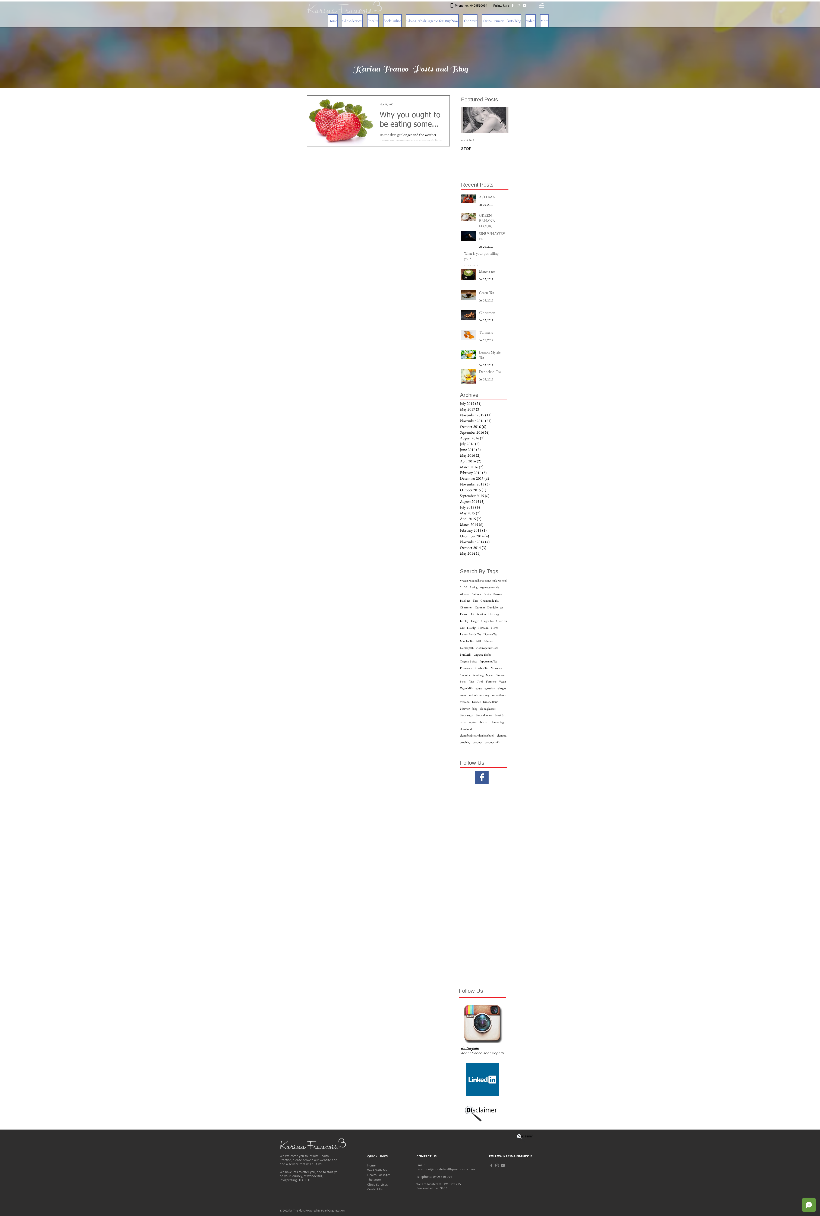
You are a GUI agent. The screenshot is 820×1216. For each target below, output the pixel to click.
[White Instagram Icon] (518, 5)
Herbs (494, 628)
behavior (465, 708)
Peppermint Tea (488, 661)
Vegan (502, 681)
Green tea (501, 621)
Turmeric (491, 681)
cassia (463, 722)
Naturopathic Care (487, 648)
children (483, 722)
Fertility (464, 621)
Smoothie (465, 675)
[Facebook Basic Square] (482, 777)
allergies (502, 688)
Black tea (465, 600)
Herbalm (483, 628)
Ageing (473, 587)
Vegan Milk (466, 688)
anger (463, 695)
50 (465, 587)
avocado (465, 702)
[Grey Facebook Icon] (491, 1165)
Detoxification (478, 614)
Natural (488, 641)
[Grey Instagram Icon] (497, 1165)
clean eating (497, 722)
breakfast (500, 715)
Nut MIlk (465, 654)
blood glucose (487, 708)
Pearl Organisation (333, 1210)
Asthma (476, 594)
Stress (463, 681)
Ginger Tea (487, 621)
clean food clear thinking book (477, 735)
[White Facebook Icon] (512, 5)
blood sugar (466, 715)
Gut (462, 628)
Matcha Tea (467, 641)
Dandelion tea (495, 607)
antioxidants (499, 695)
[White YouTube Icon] (524, 5)
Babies (487, 594)
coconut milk (492, 742)
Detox (463, 614)
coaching (465, 742)
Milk (479, 641)
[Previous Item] (468, 120)
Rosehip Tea (481, 668)
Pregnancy (466, 668)
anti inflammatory (479, 695)
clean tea (502, 735)
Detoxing (493, 614)
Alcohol (464, 594)
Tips (471, 681)
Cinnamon (466, 607)
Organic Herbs (482, 654)
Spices (489, 675)
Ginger (475, 621)
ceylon (472, 722)
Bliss (475, 600)
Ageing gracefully (489, 587)
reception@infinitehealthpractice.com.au (445, 1169)
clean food (466, 729)
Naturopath (467, 648)
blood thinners (484, 715)
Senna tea (496, 668)
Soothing (478, 675)
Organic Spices (468, 661)
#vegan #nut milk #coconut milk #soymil (483, 580)
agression (490, 688)
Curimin (480, 607)
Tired (480, 681)
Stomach (501, 675)
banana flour (490, 702)
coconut (477, 742)
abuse (479, 688)
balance (476, 702)
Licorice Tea (490, 634)
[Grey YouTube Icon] (503, 1165)
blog (474, 708)
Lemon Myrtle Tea (470, 634)
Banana (497, 594)
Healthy (471, 628)
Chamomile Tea (489, 600)
